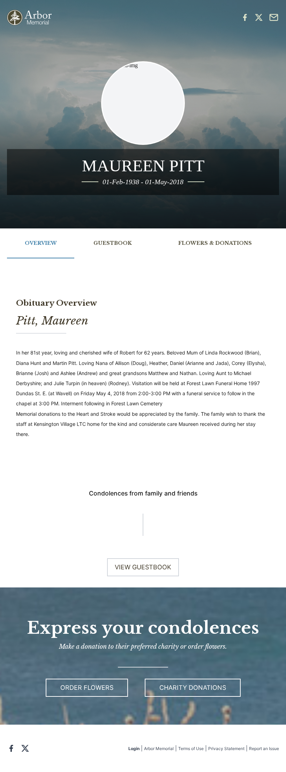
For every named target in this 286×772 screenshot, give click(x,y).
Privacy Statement (226, 748)
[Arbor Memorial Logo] (29, 17)
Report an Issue (264, 748)
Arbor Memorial (159, 748)
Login (134, 748)
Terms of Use (191, 748)
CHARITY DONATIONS (192, 687)
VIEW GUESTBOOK (143, 567)
